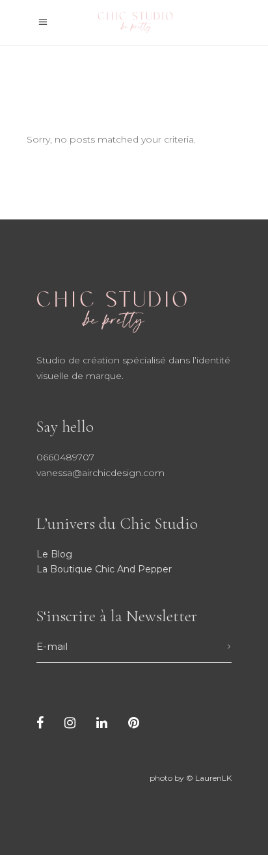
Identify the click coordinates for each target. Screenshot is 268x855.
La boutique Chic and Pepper (104, 569)
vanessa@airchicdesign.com (100, 473)
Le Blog (54, 554)
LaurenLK (213, 778)
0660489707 (65, 457)
